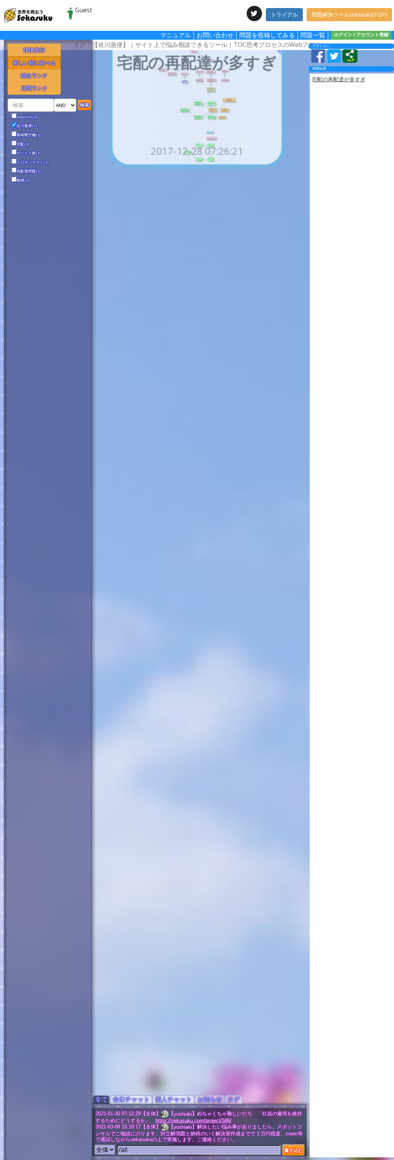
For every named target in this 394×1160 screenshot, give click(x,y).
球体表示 (34, 50)
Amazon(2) (27, 117)
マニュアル (175, 35)
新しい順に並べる (34, 62)
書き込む (293, 1150)
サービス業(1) (29, 153)
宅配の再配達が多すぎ (339, 79)
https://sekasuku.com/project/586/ (193, 1120)
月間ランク (34, 88)
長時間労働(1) (29, 135)
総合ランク (34, 75)
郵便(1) (23, 181)
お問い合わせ (215, 35)
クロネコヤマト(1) (32, 162)
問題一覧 (313, 35)
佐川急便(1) (27, 126)
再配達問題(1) (29, 171)
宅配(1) (23, 144)
